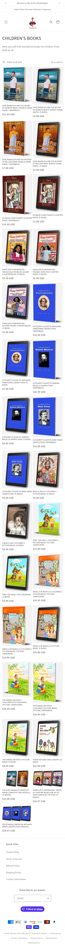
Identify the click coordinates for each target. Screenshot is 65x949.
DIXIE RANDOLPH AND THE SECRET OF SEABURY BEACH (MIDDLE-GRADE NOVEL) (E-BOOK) (48, 109)
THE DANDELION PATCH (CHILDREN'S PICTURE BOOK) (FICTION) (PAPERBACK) (45, 708)
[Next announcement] (59, 3)
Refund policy (51, 938)
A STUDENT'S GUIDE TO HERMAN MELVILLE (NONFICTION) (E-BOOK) (16, 438)
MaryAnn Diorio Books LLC (20, 933)
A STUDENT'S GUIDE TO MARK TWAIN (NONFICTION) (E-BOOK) (17, 492)
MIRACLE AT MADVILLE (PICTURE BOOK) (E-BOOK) (46, 647)
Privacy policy (55, 933)
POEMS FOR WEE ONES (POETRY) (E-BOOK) (48, 761)
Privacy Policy (12, 852)
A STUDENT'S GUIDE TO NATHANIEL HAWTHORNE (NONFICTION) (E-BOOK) (16, 382)
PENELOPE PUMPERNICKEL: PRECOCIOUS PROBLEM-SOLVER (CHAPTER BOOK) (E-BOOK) (15, 271)
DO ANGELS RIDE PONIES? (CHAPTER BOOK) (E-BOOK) (48, 216)
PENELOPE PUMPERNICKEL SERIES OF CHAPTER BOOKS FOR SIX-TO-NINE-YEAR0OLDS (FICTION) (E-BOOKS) (47, 793)
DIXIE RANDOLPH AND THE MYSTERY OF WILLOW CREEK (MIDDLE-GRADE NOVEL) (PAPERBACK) (17, 161)
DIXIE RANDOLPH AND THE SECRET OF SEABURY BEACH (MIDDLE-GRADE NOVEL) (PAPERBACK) (17, 107)
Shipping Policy (13, 872)
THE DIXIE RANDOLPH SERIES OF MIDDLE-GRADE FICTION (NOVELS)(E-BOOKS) (16, 792)
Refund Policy (13, 865)
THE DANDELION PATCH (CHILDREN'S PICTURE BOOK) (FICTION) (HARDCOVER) (14, 702)
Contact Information (16, 879)
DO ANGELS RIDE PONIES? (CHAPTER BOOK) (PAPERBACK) (17, 219)
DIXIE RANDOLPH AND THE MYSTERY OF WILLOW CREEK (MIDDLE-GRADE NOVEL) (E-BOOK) (47, 163)
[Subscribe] (47, 898)
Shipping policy (34, 943)
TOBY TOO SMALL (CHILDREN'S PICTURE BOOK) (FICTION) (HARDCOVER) (45, 542)
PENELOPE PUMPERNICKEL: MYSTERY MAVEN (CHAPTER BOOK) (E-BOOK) (16, 325)
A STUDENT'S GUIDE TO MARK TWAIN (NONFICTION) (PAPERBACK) (48, 441)
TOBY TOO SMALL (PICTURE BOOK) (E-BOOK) (16, 595)
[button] (6, 22)
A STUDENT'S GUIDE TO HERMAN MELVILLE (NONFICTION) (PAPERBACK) (46, 385)
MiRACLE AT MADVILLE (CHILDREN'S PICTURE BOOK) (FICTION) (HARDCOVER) (47, 594)
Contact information (19, 938)
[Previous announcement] (5, 3)
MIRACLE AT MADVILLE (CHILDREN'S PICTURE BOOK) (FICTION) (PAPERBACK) (17, 651)
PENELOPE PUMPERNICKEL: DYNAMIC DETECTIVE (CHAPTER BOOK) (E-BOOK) (45, 271)
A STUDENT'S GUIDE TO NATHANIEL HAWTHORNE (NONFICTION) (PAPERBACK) (47, 328)
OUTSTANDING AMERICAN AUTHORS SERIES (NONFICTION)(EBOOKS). (17, 825)
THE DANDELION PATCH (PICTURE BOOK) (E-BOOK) (16, 761)
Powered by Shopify (39, 933)
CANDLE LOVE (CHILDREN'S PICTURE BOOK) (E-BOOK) (13, 544)
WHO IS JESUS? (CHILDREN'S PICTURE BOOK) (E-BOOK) (45, 492)
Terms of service (36, 938)
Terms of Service (14, 859)
